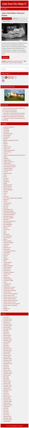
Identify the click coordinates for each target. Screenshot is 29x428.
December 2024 (7, 320)
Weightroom (6, 308)
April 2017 (6, 393)
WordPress (14, 425)
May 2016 (6, 411)
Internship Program (8, 216)
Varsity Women (7, 292)
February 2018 (7, 381)
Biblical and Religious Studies (10, 140)
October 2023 (6, 327)
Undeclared (6, 285)
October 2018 (6, 375)
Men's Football (7, 226)
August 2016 (6, 406)
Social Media (6, 252)
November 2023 (7, 325)
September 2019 (7, 363)
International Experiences (9, 213)
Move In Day (6, 229)
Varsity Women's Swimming (10, 300)
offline (14, 62)
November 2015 (7, 419)
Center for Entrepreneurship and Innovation (14, 155)
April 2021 (6, 345)
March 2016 (6, 414)
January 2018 (6, 383)
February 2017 (7, 396)
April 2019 (6, 367)
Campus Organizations (9, 150)
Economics (6, 178)
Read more (5, 57)
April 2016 (6, 413)
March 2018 (6, 380)
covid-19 (5, 171)
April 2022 (6, 332)
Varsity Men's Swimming (9, 290)
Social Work (6, 254)
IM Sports (5, 208)
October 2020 (6, 352)
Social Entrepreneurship (9, 251)
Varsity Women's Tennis (9, 302)
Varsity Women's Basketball (10, 293)
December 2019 (7, 358)
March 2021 (6, 347)
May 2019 (6, 365)
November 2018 (7, 373)
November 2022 (7, 329)
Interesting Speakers (8, 211)
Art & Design (6, 137)
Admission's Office (8, 133)
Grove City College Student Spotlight (12, 198)
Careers (5, 153)
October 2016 (6, 403)
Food (4, 194)
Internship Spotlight (8, 218)
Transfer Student (7, 279)
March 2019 (6, 368)
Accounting (6, 130)
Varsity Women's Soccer (9, 298)
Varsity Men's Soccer (8, 288)
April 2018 (6, 378)
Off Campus (6, 234)
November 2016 (7, 401)
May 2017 (6, 391)
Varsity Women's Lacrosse (10, 297)
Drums (5, 176)
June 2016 (6, 409)
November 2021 (7, 340)
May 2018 (6, 376)
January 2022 (6, 337)
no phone (10, 62)
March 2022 (6, 334)
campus (5, 145)
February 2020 (7, 355)
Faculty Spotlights (8, 189)
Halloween (6, 199)
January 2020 (6, 357)
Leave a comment (6, 20)
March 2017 (6, 395)
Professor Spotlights (8, 242)
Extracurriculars (7, 188)
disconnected (5, 62)
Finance (5, 193)
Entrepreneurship (7, 185)
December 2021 (7, 339)
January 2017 (6, 398)
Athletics (5, 138)
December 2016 (7, 400)
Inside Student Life (18, 61)
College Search (7, 163)
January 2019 (6, 370)
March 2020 (6, 353)
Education (5, 180)
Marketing (6, 219)
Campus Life (6, 148)
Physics (5, 239)
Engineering (6, 181)
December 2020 (7, 348)
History (5, 201)
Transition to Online (8, 280)
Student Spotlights (8, 265)
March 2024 (6, 322)
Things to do (6, 277)
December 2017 (7, 385)
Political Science (7, 241)
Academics (6, 128)
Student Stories (7, 267)
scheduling (19, 62)
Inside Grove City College (13, 3)
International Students (9, 214)
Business (5, 143)
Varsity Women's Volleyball (10, 305)
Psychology (6, 244)
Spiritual (5, 255)
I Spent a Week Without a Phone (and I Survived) (13, 14)
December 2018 (7, 372)
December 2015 (7, 418)
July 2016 (5, 408)
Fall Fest (5, 191)
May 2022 (6, 330)
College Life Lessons (8, 161)
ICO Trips (5, 206)
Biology (5, 142)
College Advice (10, 61)
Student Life (6, 264)
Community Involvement (9, 166)
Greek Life (5, 196)
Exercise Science (7, 186)
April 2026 (6, 317)
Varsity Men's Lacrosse (9, 287)
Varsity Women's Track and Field (11, 303)
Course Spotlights (7, 170)
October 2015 (6, 421)
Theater (5, 275)
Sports (5, 257)
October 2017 (6, 388)
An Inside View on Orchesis (10, 111)
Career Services (7, 151)
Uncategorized (7, 284)
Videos (5, 307)
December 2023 (7, 324)
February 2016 (7, 416)
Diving (5, 175)
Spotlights (6, 259)
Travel (5, 282)
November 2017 (7, 386)
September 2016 (7, 405)
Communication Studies (9, 165)
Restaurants (6, 249)
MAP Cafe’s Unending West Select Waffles (14, 113)
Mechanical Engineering (9, 221)
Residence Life (7, 247)
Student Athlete (7, 262)
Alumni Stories (7, 135)
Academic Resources (8, 127)
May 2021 (6, 343)
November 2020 (7, 350)
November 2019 (7, 360)
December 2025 (7, 319)
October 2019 (6, 362)
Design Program (7, 173)
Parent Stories (7, 237)
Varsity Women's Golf (8, 295)
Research (5, 246)
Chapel (5, 156)
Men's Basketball (7, 224)
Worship (5, 310)
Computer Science (8, 168)
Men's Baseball (7, 222)
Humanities (6, 204)
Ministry (5, 227)
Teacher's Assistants (8, 272)
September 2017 (7, 390)
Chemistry (6, 158)
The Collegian (6, 274)
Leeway (21, 425)
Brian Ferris (15, 18)
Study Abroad (7, 269)
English (5, 183)
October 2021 (6, 342)
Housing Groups (7, 203)
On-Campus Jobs (7, 236)
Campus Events (7, 147)
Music (4, 231)
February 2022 (7, 335)
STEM (4, 260)
